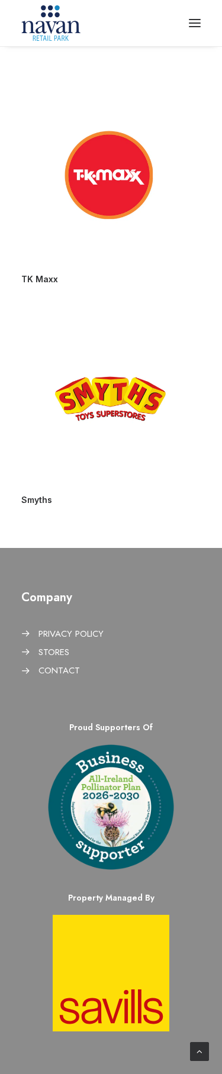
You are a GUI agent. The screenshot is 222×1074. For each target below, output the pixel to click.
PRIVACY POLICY (71, 633)
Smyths (36, 500)
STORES (53, 652)
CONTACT (59, 670)
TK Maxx (39, 279)
